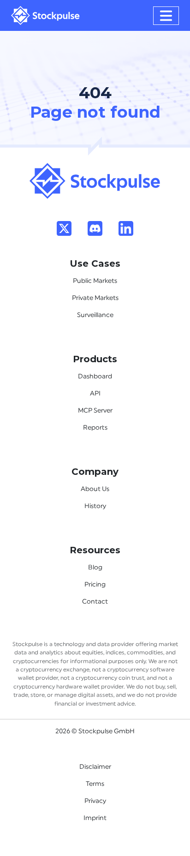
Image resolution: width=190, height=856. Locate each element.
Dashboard (95, 376)
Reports (95, 428)
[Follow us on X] (64, 228)
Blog (95, 567)
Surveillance (95, 315)
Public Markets (95, 281)
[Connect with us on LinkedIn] (126, 228)
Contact (95, 602)
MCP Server (95, 410)
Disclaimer (95, 767)
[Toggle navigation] (166, 15)
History (95, 506)
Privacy (95, 801)
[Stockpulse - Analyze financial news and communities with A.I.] (45, 15)
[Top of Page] (95, 180)
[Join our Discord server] (95, 228)
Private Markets (95, 298)
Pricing (95, 584)
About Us (95, 489)
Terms (95, 784)
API (95, 393)
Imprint (95, 818)
